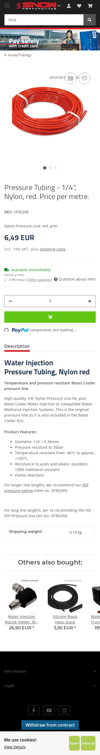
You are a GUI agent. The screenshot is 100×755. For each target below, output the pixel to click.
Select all (88, 743)
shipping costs (53, 249)
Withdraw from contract (50, 725)
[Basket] (90, 6)
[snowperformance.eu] (35, 6)
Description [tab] (17, 346)
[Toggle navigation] (7, 3)
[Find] (89, 20)
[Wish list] (79, 6)
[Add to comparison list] (71, 78)
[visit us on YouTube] (48, 710)
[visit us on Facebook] (33, 710)
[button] (69, 6)
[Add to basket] (50, 317)
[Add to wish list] (84, 78)
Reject (74, 743)
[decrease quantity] (10, 301)
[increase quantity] (89, 301)
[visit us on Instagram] (64, 710)
